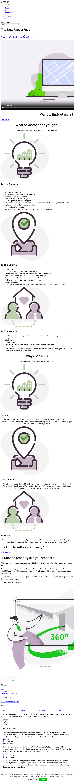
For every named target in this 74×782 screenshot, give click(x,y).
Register (8, 16)
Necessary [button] (7, 739)
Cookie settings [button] (33, 779)
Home (7, 8)
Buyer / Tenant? (23, 37)
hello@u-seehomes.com (10, 702)
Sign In (7, 18)
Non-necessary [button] (8, 755)
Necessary (9, 741)
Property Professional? (9, 37)
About (7, 10)
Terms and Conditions (9, 693)
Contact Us (9, 12)
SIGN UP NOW (6, 552)
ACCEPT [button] (43, 779)
